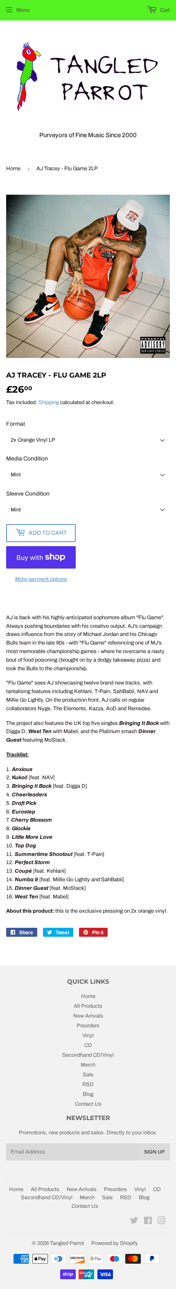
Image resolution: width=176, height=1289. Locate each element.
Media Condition (27, 459)
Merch (88, 1065)
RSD (88, 1084)
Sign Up (154, 1152)
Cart (164, 10)
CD (88, 1045)
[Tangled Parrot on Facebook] (148, 1222)
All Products (88, 1006)
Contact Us (88, 1104)
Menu (22, 10)
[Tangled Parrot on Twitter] (134, 1222)
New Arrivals (88, 1016)
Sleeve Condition (28, 494)
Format (15, 424)
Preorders (88, 1026)
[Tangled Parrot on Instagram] (162, 1222)
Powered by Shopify (114, 1243)
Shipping (48, 402)
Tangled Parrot (67, 1243)
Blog (88, 1094)
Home (13, 168)
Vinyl (88, 1035)
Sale (88, 1075)
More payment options (41, 579)
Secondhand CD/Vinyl (88, 1055)
